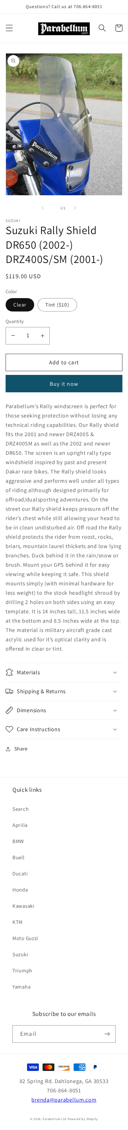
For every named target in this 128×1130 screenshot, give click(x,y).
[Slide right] (75, 208)
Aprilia (20, 825)
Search (20, 808)
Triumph (22, 970)
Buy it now (64, 383)
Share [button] (21, 748)
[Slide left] (42, 208)
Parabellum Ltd (54, 1119)
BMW (18, 841)
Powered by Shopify (82, 1119)
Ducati (20, 873)
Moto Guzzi (25, 938)
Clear (19, 304)
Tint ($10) (57, 304)
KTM (17, 922)
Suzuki (20, 954)
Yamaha (21, 986)
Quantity (15, 321)
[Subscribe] (107, 1034)
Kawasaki (23, 905)
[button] (9, 28)
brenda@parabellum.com (63, 1099)
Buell (18, 857)
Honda (20, 889)
